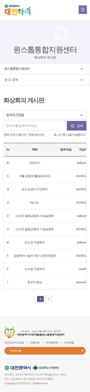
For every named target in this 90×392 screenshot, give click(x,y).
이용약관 (35, 342)
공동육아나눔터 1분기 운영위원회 (35, 255)
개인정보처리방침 (14, 342)
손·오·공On (11, 79)
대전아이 (34, 162)
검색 (80, 125)
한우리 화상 (34, 282)
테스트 (34, 202)
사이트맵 (68, 342)
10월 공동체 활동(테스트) (34, 176)
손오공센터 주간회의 (35, 189)
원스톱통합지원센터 (17, 68)
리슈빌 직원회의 (34, 269)
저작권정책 (52, 342)
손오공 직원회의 (34, 242)
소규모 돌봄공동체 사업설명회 (35, 216)
